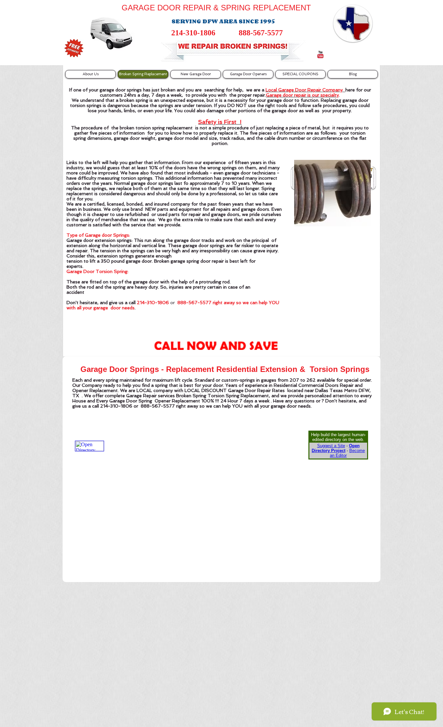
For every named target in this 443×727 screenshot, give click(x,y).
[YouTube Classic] (320, 54)
